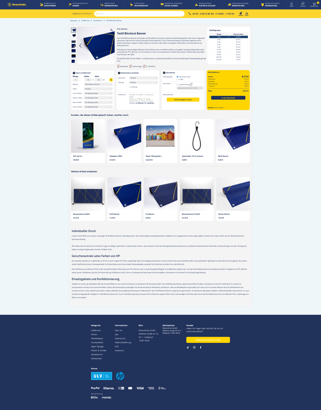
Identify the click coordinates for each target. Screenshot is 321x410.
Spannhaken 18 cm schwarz (192, 156)
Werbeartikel (96, 358)
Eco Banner (150, 214)
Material (75, 84)
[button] (111, 32)
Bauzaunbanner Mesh (81, 214)
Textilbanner (97, 20)
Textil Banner (114, 214)
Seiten (75, 89)
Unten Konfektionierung (78, 107)
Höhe (97, 76)
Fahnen (94, 334)
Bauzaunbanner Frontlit (191, 214)
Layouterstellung (184, 84)
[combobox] (139, 14)
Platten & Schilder (98, 350)
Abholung (134, 87)
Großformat (85, 20)
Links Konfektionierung (78, 93)
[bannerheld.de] (17, 4)
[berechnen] (111, 79)
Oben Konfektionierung (78, 102)
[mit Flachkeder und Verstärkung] (96, 45)
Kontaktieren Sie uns (208, 339)
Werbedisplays (97, 338)
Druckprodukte (97, 342)
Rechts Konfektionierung (78, 98)
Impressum (119, 350)
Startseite (73, 20)
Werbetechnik (97, 354)
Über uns (118, 330)
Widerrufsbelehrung (123, 342)
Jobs (116, 334)
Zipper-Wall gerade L (154, 156)
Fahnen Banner (224, 214)
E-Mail (181, 79)
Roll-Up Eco (77, 156)
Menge (75, 76)
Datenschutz (120, 338)
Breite (86, 76)
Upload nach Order (184, 77)
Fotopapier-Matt (115, 156)
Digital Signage (97, 346)
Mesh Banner (223, 156)
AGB (117, 346)
